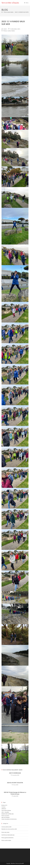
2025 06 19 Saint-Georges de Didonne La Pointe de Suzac (15, 793)
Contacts (3, 807)
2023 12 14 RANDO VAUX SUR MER (22, 12)
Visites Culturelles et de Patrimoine (9, 819)
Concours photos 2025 (6, 826)
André (5, 29)
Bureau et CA (4, 805)
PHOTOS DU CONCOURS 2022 (8, 835)
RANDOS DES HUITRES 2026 (7, 814)
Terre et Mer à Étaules (10, 2)
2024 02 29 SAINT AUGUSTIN (15, 782)
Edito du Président (6, 817)
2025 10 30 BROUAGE (15, 773)
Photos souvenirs (5, 815)
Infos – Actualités (5, 812)
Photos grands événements (7, 837)
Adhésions (4, 808)
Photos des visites (5, 832)
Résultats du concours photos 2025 (9, 829)
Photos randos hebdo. (9, 31)
